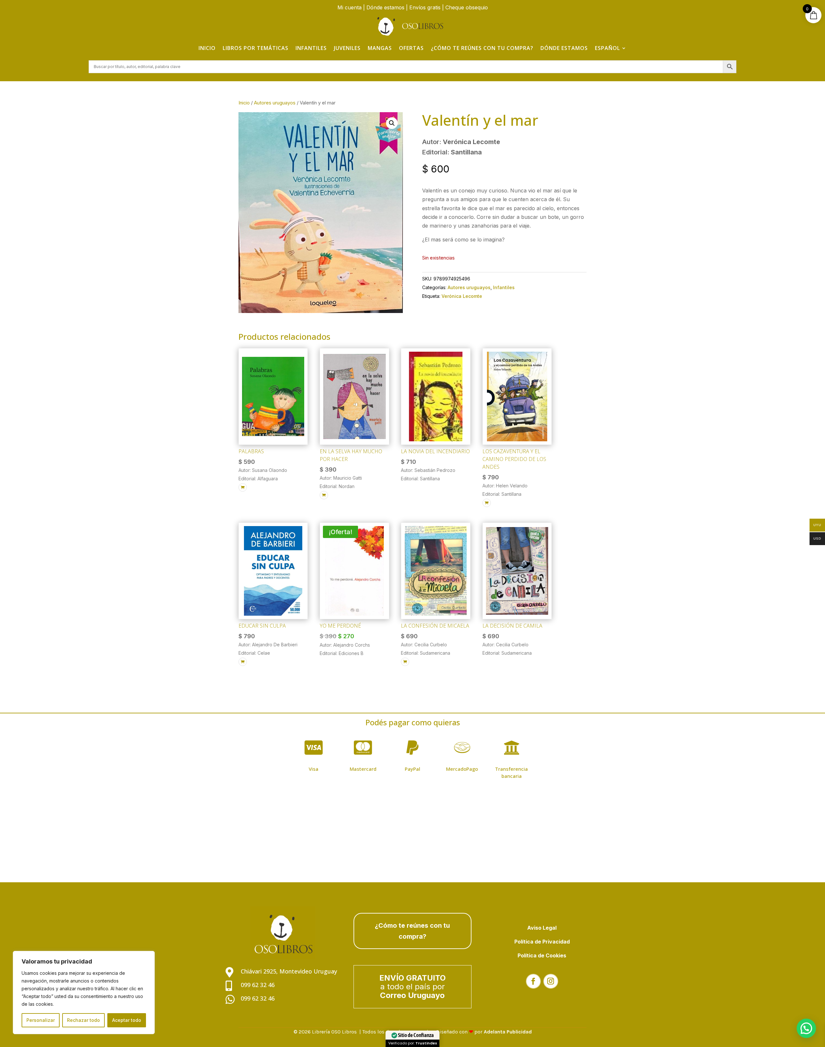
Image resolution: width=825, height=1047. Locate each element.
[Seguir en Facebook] (533, 981)
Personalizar (40, 1020)
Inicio (207, 48)
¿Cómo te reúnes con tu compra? (482, 48)
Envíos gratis (425, 7)
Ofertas (411, 48)
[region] (84, 992)
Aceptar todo (126, 1020)
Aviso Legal (542, 928)
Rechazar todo (83, 1020)
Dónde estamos (385, 7)
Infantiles (311, 48)
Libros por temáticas (255, 48)
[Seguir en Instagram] (550, 981)
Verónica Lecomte (462, 296)
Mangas (380, 48)
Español (607, 48)
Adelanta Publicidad (508, 1032)
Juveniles (347, 48)
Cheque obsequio (466, 7)
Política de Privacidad (542, 941)
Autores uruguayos (275, 103)
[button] (392, 123)
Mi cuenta (349, 7)
